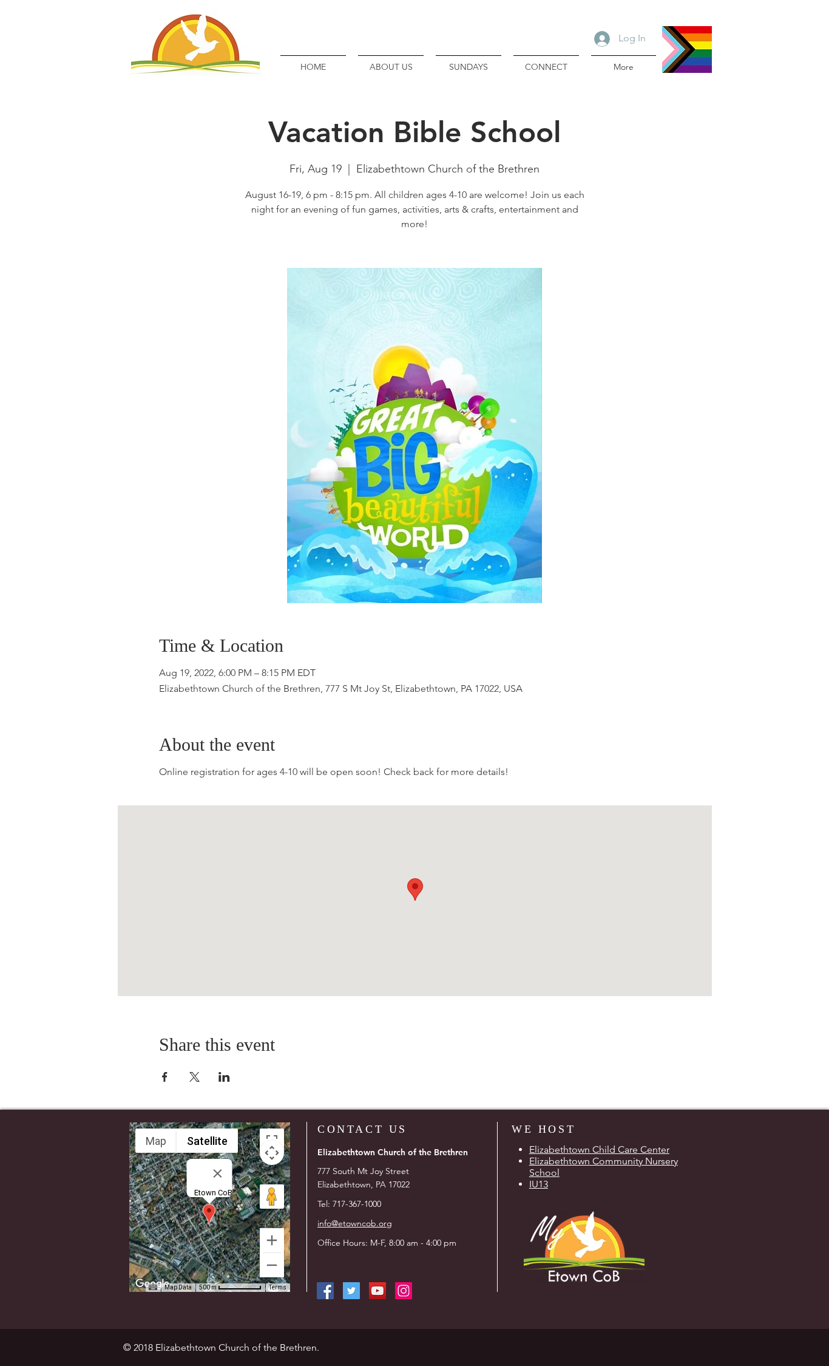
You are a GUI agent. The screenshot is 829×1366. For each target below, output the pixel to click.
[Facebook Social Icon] (325, 1290)
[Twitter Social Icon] (351, 1290)
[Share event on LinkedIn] (224, 1077)
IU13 (538, 1184)
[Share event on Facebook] (165, 1077)
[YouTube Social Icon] (377, 1290)
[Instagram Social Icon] (403, 1290)
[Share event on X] (194, 1077)
